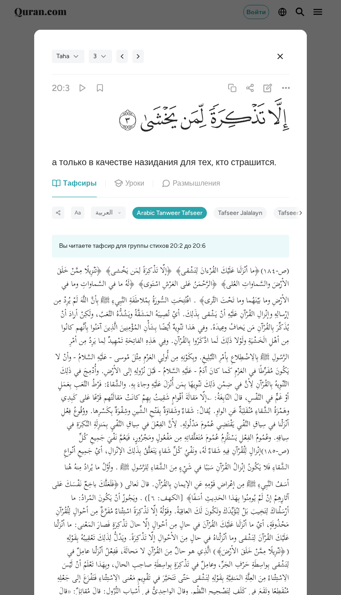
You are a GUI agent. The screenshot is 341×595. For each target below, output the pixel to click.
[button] (277, 119)
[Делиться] (250, 87)
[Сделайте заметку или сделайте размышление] (268, 87)
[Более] (285, 87)
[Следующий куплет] (138, 56)
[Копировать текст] (232, 87)
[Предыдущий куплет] (122, 56)
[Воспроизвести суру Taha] (82, 87)
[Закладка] (99, 87)
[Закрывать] (280, 56)
